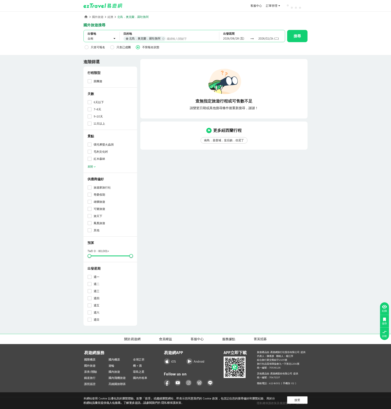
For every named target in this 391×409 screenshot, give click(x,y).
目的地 (127, 33)
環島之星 (138, 372)
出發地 (92, 33)
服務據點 (228, 339)
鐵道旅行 (90, 378)
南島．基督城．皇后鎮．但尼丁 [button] (224, 140)
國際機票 (90, 359)
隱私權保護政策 (171, 403)
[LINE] (210, 383)
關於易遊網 (132, 339)
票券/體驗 (90, 372)
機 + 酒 (137, 365)
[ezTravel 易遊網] (102, 5)
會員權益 (165, 339)
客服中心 (256, 6)
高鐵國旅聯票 (117, 384)
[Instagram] (189, 383)
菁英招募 (260, 339)
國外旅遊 (97, 16)
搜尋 (297, 36)
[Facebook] (167, 383)
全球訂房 (138, 359)
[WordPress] (199, 383)
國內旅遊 (114, 372)
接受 (297, 400)
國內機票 (114, 359)
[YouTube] (178, 383)
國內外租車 (140, 378)
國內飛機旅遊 (117, 378)
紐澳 (110, 16)
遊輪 (111, 365)
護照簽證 (90, 384)
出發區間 (229, 33)
